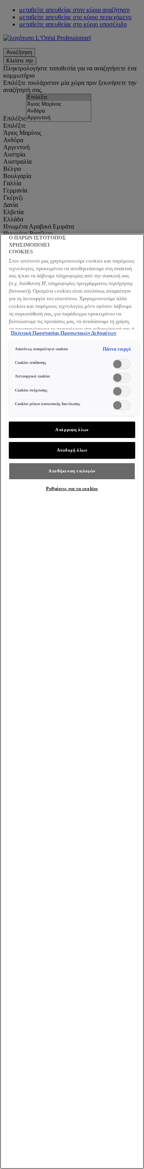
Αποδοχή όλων (72, 450)
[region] (72, 701)
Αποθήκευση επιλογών (72, 470)
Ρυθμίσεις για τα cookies (72, 488)
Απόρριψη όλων (71, 429)
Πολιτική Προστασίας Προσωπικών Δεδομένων (63, 333)
